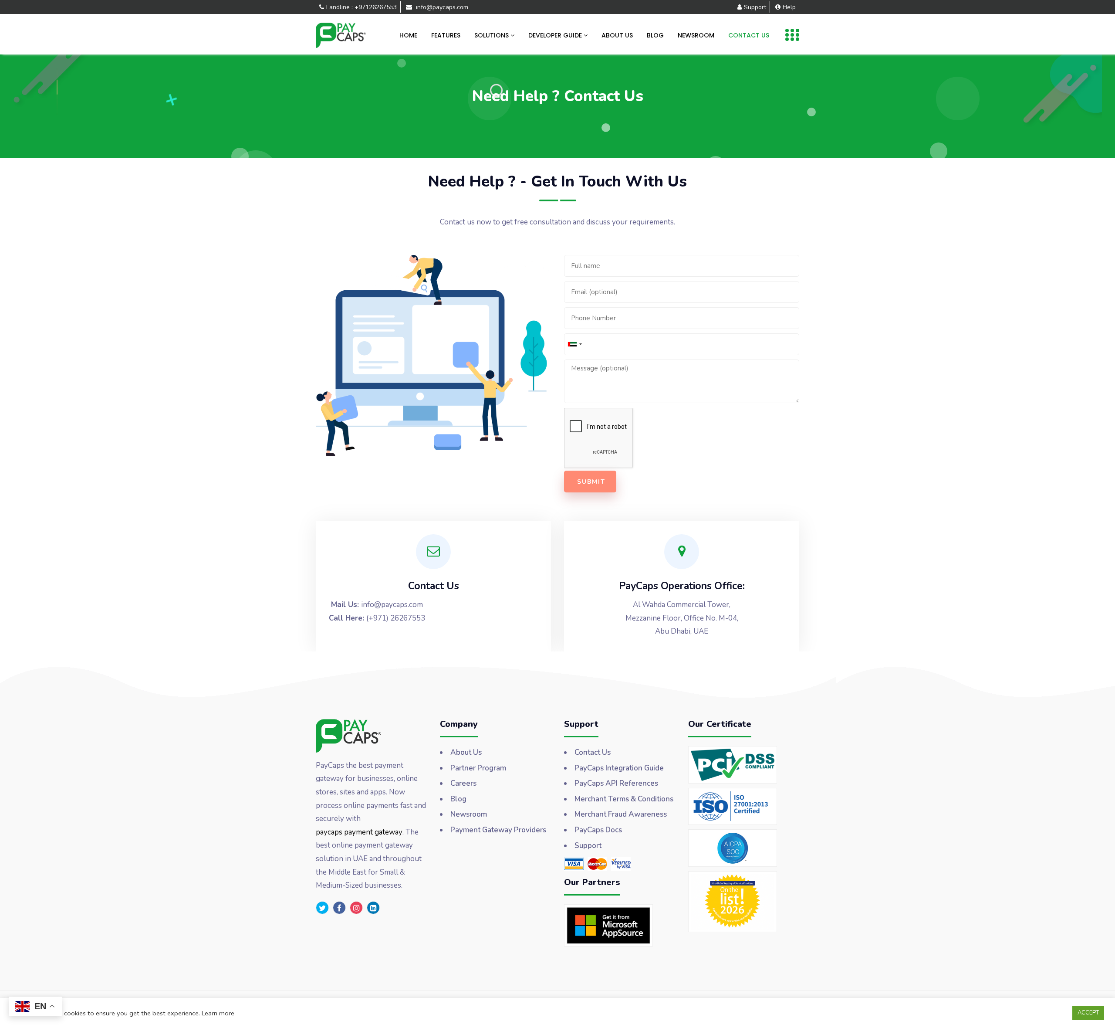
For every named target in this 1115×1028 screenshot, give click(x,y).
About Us (617, 35)
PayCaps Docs (598, 830)
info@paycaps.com (441, 7)
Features (445, 35)
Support (755, 7)
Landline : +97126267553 (361, 7)
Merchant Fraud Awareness (620, 814)
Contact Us (748, 35)
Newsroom (696, 35)
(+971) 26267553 (395, 618)
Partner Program (478, 768)
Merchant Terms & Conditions (623, 799)
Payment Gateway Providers (498, 830)
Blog (655, 35)
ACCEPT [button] (1088, 1013)
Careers (463, 783)
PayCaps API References (616, 783)
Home (408, 35)
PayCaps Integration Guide (619, 768)
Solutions (492, 35)
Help (789, 7)
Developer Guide (556, 35)
